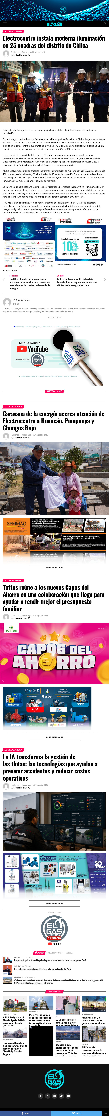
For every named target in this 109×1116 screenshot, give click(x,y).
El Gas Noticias (20, 55)
